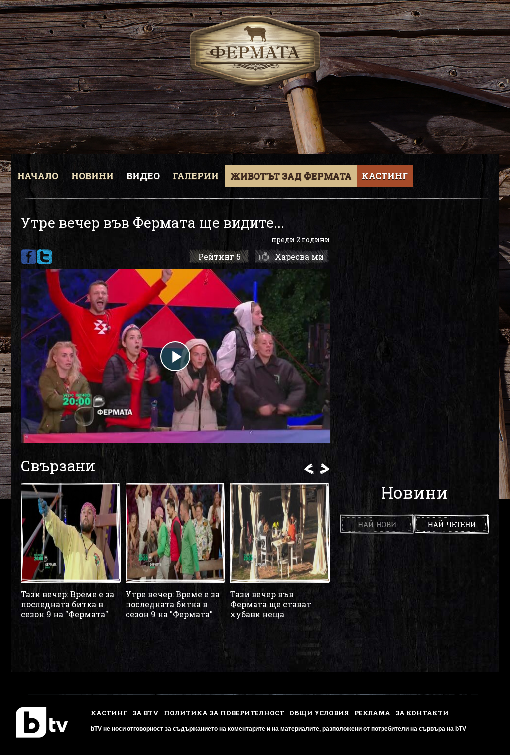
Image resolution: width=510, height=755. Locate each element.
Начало (37, 176)
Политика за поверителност (224, 712)
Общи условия (319, 712)
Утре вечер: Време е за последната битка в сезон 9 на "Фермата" (173, 604)
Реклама (372, 712)
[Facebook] (28, 256)
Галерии (196, 176)
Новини (92, 176)
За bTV (145, 712)
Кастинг (385, 176)
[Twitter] (44, 256)
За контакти (422, 712)
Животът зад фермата (291, 176)
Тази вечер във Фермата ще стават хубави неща (270, 604)
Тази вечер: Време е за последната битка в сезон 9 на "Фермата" (67, 604)
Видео (143, 176)
